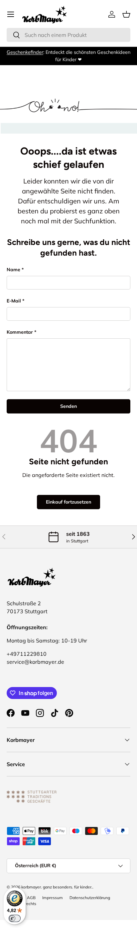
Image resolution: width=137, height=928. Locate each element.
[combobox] (68, 35)
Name (13, 270)
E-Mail (14, 301)
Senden (68, 406)
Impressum (52, 897)
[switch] (15, 918)
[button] (126, 14)
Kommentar (20, 332)
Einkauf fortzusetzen (68, 502)
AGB (31, 897)
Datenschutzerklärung (89, 897)
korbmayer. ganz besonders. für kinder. (56, 886)
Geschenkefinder (25, 52)
